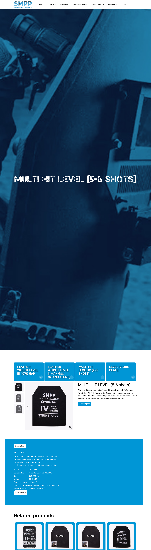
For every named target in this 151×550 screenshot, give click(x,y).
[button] (70, 407)
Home (41, 5)
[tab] (19, 446)
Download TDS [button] (20, 493)
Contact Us (125, 5)
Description (19, 446)
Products (63, 5)
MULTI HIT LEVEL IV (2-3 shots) (88, 370)
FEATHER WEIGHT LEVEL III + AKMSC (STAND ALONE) (59, 372)
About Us (51, 5)
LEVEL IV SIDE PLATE (119, 368)
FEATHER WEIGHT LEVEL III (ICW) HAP (27, 370)
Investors (111, 5)
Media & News (97, 5)
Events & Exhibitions (80, 5)
